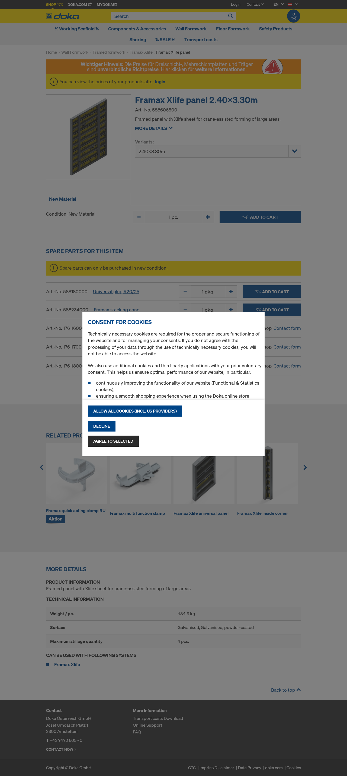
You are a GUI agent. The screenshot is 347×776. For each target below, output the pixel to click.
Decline (101, 426)
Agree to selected (113, 441)
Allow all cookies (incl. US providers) (135, 411)
